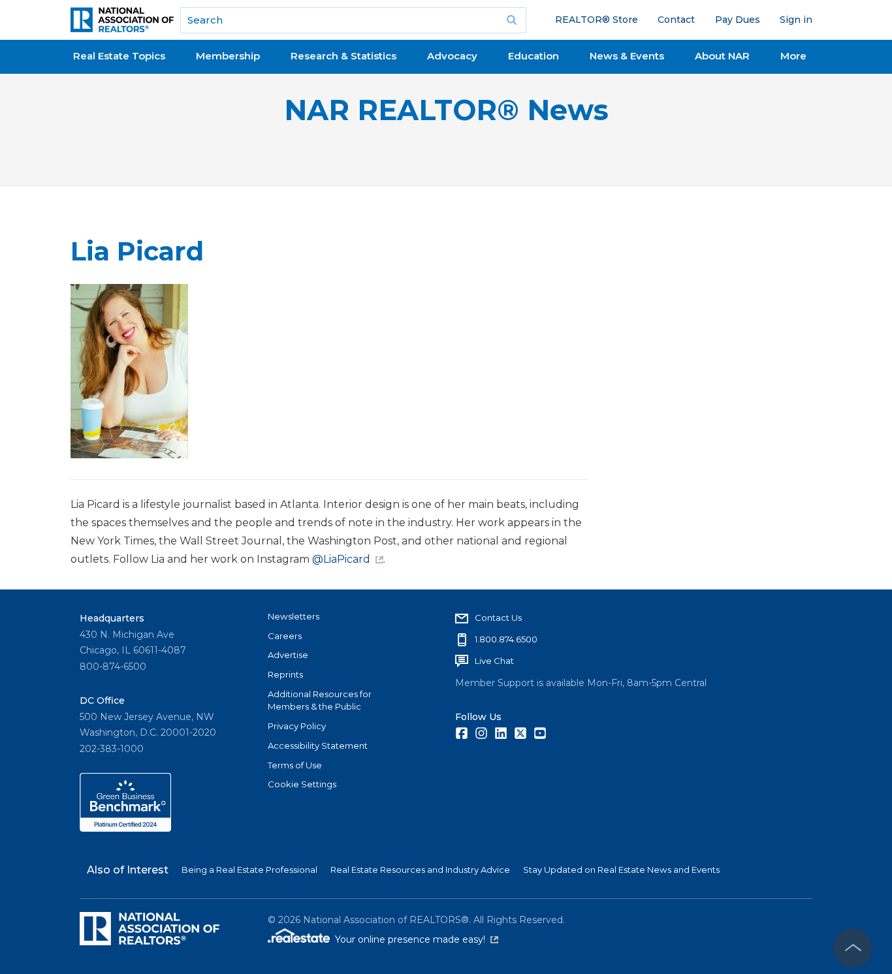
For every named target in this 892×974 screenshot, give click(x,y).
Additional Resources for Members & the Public (320, 700)
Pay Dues (737, 19)
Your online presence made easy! (416, 939)
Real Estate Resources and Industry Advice (420, 869)
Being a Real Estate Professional (249, 869)
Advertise (288, 655)
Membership (228, 56)
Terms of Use (295, 765)
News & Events (627, 56)
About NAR (722, 56)
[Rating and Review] (125, 828)
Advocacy (452, 56)
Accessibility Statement (318, 745)
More (793, 56)
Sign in (796, 19)
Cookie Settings (302, 784)
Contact (676, 19)
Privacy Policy (297, 726)
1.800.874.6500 (506, 639)
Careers (285, 636)
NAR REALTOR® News (446, 110)
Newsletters (293, 616)
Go (512, 20)
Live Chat (494, 660)
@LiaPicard (341, 559)
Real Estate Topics (119, 56)
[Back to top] (852, 947)
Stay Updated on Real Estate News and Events (621, 869)
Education (533, 56)
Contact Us (498, 617)
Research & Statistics (343, 56)
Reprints (285, 674)
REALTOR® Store (596, 19)
